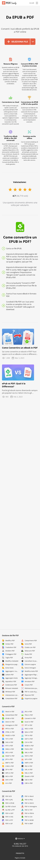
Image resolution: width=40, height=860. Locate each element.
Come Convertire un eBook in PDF (20, 347)
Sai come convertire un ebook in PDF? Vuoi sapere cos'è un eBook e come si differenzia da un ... (19, 352)
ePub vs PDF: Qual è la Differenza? (13, 385)
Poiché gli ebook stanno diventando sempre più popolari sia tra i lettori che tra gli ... (19, 391)
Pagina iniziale (20, 858)
